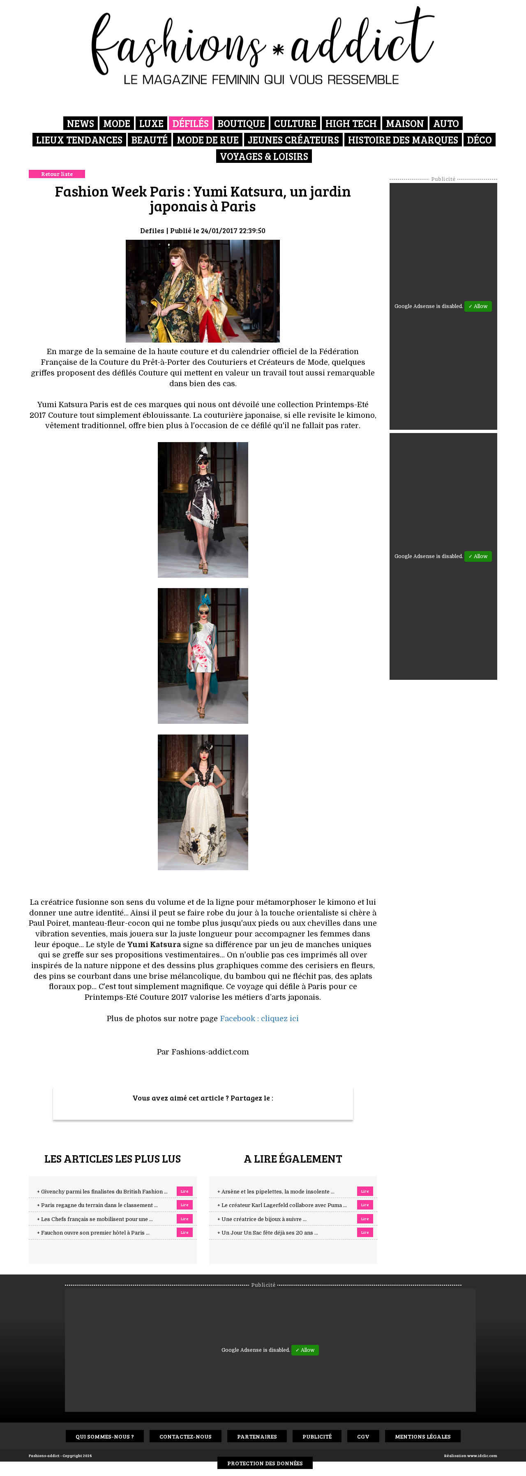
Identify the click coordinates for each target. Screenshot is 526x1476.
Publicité (317, 1436)
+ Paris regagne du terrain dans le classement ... (97, 1205)
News (80, 123)
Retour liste (57, 174)
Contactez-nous (185, 1436)
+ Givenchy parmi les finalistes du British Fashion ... (102, 1192)
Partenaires (257, 1436)
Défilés (191, 123)
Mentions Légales (423, 1436)
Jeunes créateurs (293, 139)
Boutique (241, 123)
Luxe (151, 123)
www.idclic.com (482, 1455)
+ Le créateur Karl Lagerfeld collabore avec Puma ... (282, 1205)
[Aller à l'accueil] (263, 45)
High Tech (351, 123)
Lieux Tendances (79, 139)
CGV (363, 1436)
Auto (446, 123)
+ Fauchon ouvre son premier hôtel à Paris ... (93, 1233)
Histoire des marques (403, 139)
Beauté (150, 139)
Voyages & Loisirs (264, 156)
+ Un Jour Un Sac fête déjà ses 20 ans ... (267, 1233)
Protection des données (265, 1463)
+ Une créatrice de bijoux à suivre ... (262, 1219)
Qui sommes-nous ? (105, 1436)
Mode (116, 123)
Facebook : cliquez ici (259, 1019)
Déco (479, 139)
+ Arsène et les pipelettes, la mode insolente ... (276, 1192)
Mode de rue (208, 139)
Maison (405, 123)
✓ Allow (478, 306)
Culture (295, 123)
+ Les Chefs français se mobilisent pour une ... (95, 1219)
